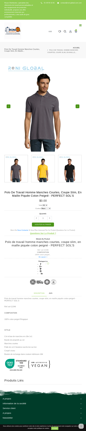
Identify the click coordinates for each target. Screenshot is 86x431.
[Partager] (40, 264)
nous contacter (22, 230)
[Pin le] (40, 271)
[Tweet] (41, 269)
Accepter (54, 428)
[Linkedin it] (42, 274)
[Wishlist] (46, 264)
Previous (8, 106)
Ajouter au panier (43, 224)
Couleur (38, 208)
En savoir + (43, 257)
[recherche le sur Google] (40, 266)
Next (77, 106)
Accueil (76, 48)
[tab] (39, 293)
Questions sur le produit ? (43, 233)
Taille (40, 205)
